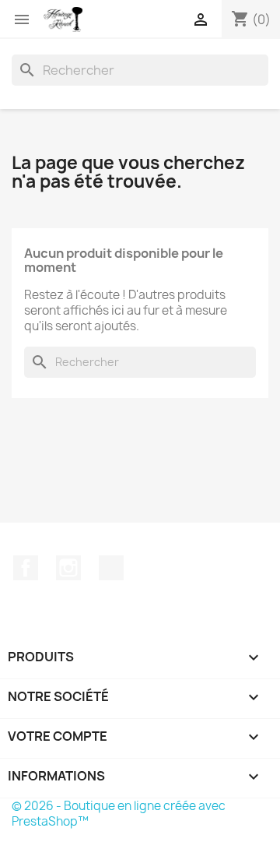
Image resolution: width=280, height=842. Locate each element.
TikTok (111, 567)
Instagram (68, 567)
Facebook (25, 567)
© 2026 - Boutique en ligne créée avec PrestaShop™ (119, 814)
